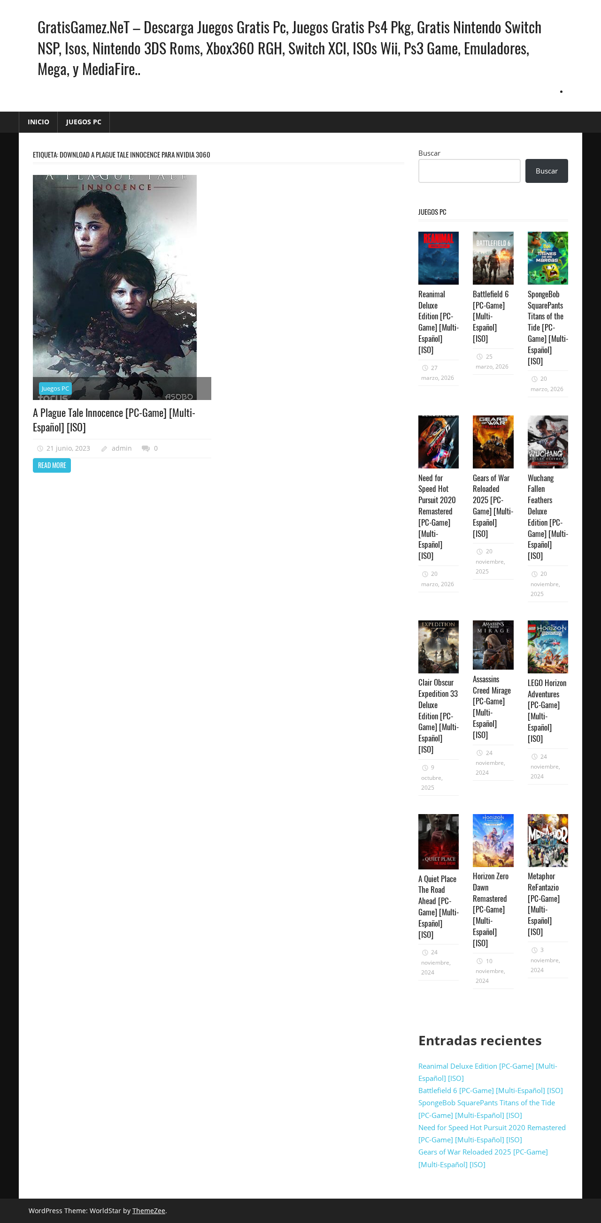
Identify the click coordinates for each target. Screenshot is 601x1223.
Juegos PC (83, 121)
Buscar (429, 153)
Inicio (38, 121)
